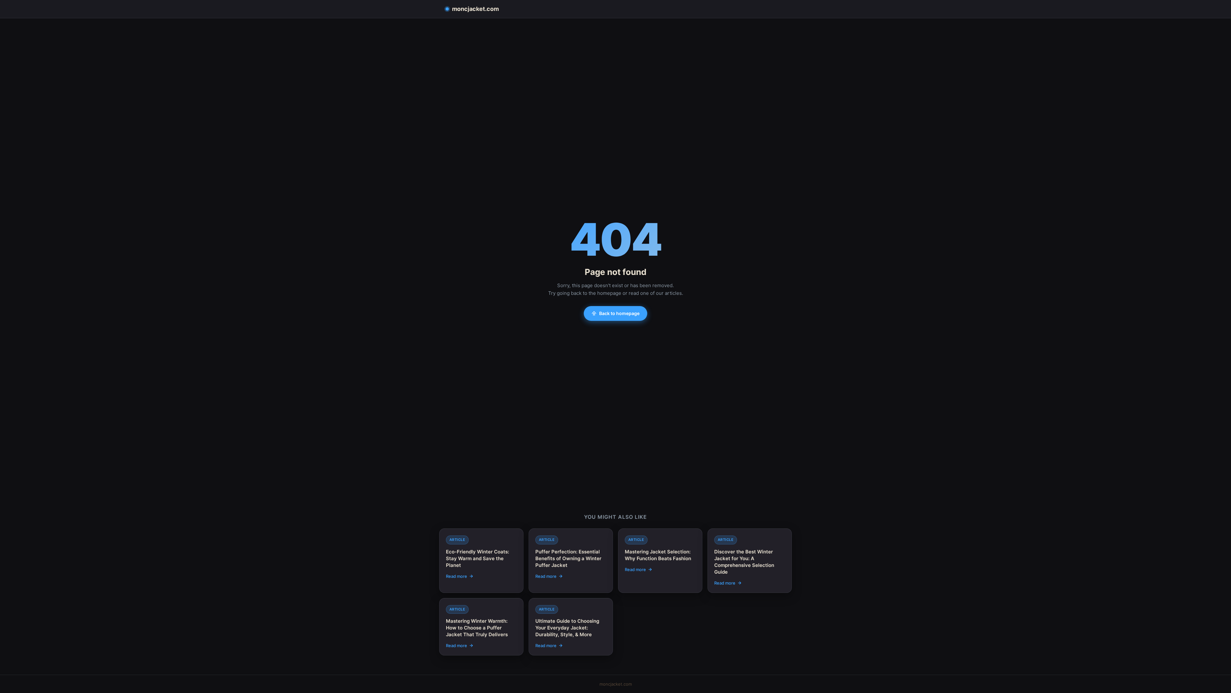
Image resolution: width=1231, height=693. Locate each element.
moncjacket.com (475, 8)
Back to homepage (619, 313)
